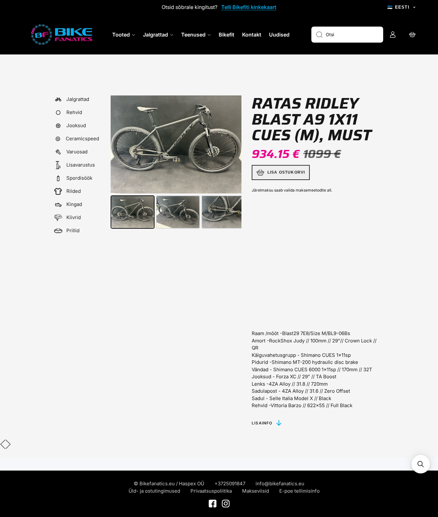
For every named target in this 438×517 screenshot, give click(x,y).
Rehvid (74, 112)
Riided (73, 191)
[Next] (232, 144)
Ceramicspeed (82, 138)
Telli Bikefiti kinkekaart (248, 7)
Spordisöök (79, 178)
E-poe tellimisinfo (299, 491)
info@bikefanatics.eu (280, 483)
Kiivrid (73, 217)
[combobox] (347, 35)
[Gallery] (176, 163)
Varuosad (77, 152)
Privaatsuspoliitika (211, 491)
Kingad (74, 204)
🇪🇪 (398, 7)
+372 (220, 483)
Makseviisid (255, 491)
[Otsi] (317, 35)
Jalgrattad (77, 99)
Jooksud (76, 125)
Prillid (73, 230)
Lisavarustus (80, 165)
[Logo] (62, 34)
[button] (420, 464)
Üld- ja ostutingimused (154, 491)
